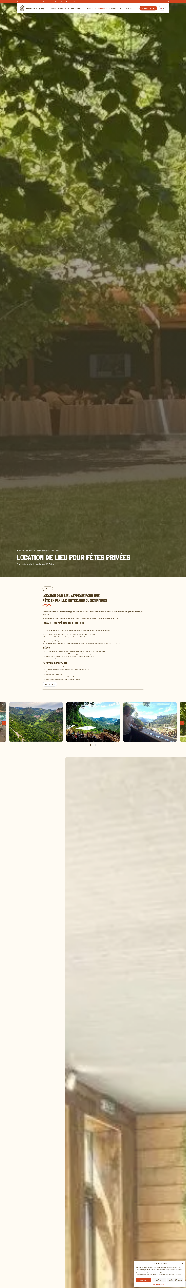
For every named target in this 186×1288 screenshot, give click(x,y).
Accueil (21, 550)
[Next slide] (182, 723)
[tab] (90, 745)
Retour (48, 589)
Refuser (159, 1280)
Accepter (143, 1280)
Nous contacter (50, 684)
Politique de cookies (158, 1284)
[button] (182, 1263)
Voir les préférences (175, 1280)
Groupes (29, 550)
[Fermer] (168, 1)
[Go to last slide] (4, 723)
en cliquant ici (122, 2)
